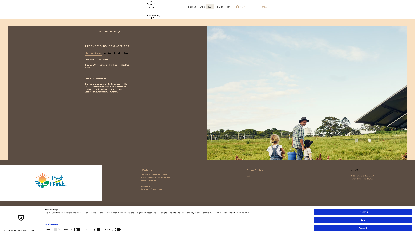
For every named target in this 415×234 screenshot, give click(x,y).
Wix (371, 179)
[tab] (93, 53)
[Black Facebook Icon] (351, 170)
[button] (265, 6)
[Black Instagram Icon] (356, 170)
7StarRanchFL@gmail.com (151, 189)
